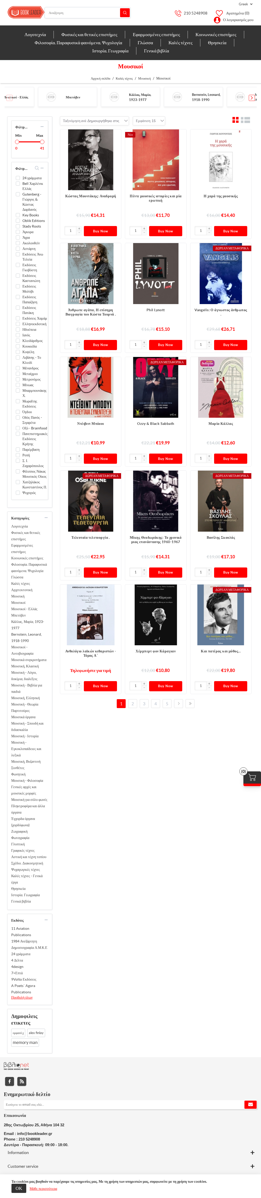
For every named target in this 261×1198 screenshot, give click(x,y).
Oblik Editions (33, 221)
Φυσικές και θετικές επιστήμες (25, 536)
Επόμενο (178, 703)
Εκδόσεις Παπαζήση (29, 299)
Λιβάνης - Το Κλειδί (31, 360)
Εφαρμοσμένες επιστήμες (22, 548)
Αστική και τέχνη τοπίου (28, 857)
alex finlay (36, 1033)
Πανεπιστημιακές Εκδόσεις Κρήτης (35, 439)
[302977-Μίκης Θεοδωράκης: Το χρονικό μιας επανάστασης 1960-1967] (155, 501)
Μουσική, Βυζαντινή (26, 761)
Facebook (9, 1081)
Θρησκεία (18, 889)
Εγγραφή (250, 1105)
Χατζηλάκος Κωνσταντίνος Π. (34, 484)
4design (17, 967)
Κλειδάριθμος (32, 341)
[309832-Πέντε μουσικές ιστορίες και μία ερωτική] (155, 159)
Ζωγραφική (19, 831)
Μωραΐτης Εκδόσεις (29, 403)
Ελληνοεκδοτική (34, 324)
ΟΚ (19, 1188)
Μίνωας (28, 385)
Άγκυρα (27, 232)
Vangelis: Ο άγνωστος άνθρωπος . (220, 312)
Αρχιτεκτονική (21, 590)
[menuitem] (35, 34)
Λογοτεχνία (19, 526)
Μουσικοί (18, 603)
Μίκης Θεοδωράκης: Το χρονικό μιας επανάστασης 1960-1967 (156, 539)
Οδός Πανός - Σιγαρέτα (32, 420)
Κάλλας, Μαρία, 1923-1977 (27, 625)
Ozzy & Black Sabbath (155, 424)
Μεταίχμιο (30, 374)
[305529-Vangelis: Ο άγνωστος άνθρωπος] (220, 273)
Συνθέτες (17, 768)
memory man (25, 1042)
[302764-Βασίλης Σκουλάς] (220, 501)
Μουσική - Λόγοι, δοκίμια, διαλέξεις (24, 675)
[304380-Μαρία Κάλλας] (220, 387)
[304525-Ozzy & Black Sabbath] (155, 387)
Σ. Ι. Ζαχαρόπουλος (33, 463)
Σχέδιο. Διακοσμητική (27, 863)
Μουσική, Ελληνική (25, 698)
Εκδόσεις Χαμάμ (34, 318)
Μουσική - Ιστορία (24, 736)
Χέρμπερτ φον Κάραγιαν (156, 651)
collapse (42, 127)
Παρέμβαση (31, 449)
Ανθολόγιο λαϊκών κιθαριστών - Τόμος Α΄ (90, 653)
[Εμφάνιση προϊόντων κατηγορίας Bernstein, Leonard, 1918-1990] (177, 96)
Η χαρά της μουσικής (221, 196)
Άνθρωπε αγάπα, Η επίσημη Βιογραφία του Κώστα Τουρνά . (91, 312)
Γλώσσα (17, 577)
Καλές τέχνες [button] (180, 42)
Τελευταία (190, 703)
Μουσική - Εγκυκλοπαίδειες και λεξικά (26, 748)
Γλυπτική (18, 844)
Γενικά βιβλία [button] (156, 50)
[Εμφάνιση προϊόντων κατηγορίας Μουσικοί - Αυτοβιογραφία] (240, 96)
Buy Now (100, 231)
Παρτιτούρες (20, 711)
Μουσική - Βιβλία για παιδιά (26, 688)
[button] (252, 98)
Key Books (30, 215)
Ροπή (26, 455)
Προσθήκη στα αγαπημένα (115, 146)
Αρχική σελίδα (100, 78)
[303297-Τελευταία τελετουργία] (90, 501)
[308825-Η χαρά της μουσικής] (220, 159)
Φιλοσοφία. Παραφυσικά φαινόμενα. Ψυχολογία (29, 567)
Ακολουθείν (31, 243)
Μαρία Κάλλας (220, 424)
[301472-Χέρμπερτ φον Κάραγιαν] (155, 615)
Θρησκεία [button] (217, 42)
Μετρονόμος (31, 379)
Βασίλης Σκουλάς (221, 537)
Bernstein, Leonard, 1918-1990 (26, 637)
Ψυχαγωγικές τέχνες (25, 869)
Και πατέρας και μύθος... (221, 651)
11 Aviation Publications (21, 931)
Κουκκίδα (29, 346)
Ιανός (26, 335)
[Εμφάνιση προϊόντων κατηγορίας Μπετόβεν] (51, 96)
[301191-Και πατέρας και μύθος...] (220, 615)
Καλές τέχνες (20, 583)
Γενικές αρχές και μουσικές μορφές (23, 790)
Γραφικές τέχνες (23, 850)
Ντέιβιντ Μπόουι (90, 424)
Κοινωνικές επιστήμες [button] (215, 34)
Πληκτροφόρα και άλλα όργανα (28, 809)
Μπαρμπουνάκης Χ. (34, 393)
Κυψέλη (28, 352)
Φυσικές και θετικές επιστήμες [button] (89, 34)
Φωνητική (18, 774)
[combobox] (103, 121)
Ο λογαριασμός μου (238, 20)
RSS (21, 1081)
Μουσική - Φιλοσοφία (27, 780)
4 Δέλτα (17, 960)
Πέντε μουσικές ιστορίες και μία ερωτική (155, 198)
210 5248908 (195, 13)
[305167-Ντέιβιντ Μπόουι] (90, 387)
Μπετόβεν (73, 97)
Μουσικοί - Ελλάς (15, 97)
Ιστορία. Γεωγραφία (25, 895)
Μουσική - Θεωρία (24, 704)
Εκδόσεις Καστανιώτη (31, 278)
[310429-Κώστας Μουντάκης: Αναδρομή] (90, 159)
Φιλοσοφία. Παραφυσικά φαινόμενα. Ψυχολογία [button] (78, 42)
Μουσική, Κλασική (25, 666)
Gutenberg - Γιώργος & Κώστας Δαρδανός (31, 202)
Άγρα (26, 237)
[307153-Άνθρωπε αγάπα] (90, 273)
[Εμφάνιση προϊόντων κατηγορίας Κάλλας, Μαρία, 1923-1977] (114, 96)
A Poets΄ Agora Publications (23, 989)
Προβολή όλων (22, 997)
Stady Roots (31, 226)
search (37, 168)
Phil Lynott (156, 310)
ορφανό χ (18, 1033)
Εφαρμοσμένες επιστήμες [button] (156, 34)
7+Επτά (17, 973)
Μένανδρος (30, 368)
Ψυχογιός (29, 493)
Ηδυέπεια (29, 329)
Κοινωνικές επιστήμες (27, 558)
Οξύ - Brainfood (34, 428)
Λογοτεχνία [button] (35, 34)
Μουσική (17, 596)
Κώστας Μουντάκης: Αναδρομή (90, 196)
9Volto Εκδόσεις (23, 979)
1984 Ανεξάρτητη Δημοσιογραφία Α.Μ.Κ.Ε (29, 944)
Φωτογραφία (20, 838)
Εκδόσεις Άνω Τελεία (32, 256)
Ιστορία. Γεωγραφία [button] (110, 50)
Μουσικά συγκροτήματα (28, 660)
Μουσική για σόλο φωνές (29, 800)
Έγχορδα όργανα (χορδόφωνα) (23, 822)
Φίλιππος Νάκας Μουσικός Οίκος (34, 473)
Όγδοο (27, 412)
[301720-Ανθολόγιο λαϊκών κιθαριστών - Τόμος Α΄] (90, 615)
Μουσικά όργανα (23, 717)
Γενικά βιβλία (21, 901)
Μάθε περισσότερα (43, 1189)
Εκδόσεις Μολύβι (29, 288)
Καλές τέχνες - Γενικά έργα (27, 879)
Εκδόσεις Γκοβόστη (29, 267)
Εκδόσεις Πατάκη (29, 310)
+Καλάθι (115, 136)
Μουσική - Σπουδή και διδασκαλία (27, 726)
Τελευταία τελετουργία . (90, 537)
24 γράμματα (32, 178)
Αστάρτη (28, 249)
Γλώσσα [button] (145, 42)
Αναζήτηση (125, 12)
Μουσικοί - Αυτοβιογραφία (22, 650)
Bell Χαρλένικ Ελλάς (32, 186)
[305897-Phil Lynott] (155, 273)
